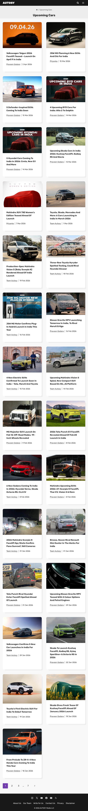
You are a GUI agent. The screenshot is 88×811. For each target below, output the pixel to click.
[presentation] (22, 35)
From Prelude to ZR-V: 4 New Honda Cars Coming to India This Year (21, 762)
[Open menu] (83, 3)
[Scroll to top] (82, 799)
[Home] (37, 10)
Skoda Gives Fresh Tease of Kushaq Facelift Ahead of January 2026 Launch (64, 708)
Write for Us (38, 803)
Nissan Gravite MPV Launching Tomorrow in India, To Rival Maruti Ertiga (66, 323)
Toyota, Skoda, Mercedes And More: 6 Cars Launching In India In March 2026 (65, 215)
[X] (37, 798)
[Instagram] (32, 798)
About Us (17, 803)
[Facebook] (46, 798)
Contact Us (50, 803)
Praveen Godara (13, 64)
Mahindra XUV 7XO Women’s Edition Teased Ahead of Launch (20, 215)
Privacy (60, 803)
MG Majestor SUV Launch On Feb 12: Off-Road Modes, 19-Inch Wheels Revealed (21, 435)
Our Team (27, 803)
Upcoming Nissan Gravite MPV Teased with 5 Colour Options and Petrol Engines (65, 597)
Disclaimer (70, 803)
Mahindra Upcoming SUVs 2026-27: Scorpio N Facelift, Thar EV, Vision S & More (64, 489)
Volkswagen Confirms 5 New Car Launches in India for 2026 (20, 647)
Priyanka (53, 61)
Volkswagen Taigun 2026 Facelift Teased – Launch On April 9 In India (20, 56)
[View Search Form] (78, 3)
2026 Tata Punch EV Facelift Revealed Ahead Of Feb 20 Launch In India (64, 435)
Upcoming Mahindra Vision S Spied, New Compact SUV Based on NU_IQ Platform (64, 380)
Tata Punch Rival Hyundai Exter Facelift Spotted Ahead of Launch (21, 597)
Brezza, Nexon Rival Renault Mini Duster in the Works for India (64, 543)
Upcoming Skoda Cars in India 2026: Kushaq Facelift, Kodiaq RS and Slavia (65, 154)
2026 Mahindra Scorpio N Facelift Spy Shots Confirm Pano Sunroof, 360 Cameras (20, 543)
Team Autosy (55, 223)
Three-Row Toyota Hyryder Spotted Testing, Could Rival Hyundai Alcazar (64, 265)
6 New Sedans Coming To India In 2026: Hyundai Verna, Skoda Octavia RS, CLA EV (22, 489)
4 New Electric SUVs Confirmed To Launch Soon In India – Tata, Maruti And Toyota (22, 380)
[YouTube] (42, 798)
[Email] (51, 798)
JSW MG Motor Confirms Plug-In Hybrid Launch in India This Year (21, 326)
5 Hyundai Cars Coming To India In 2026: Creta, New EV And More (21, 161)
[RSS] (56, 798)
